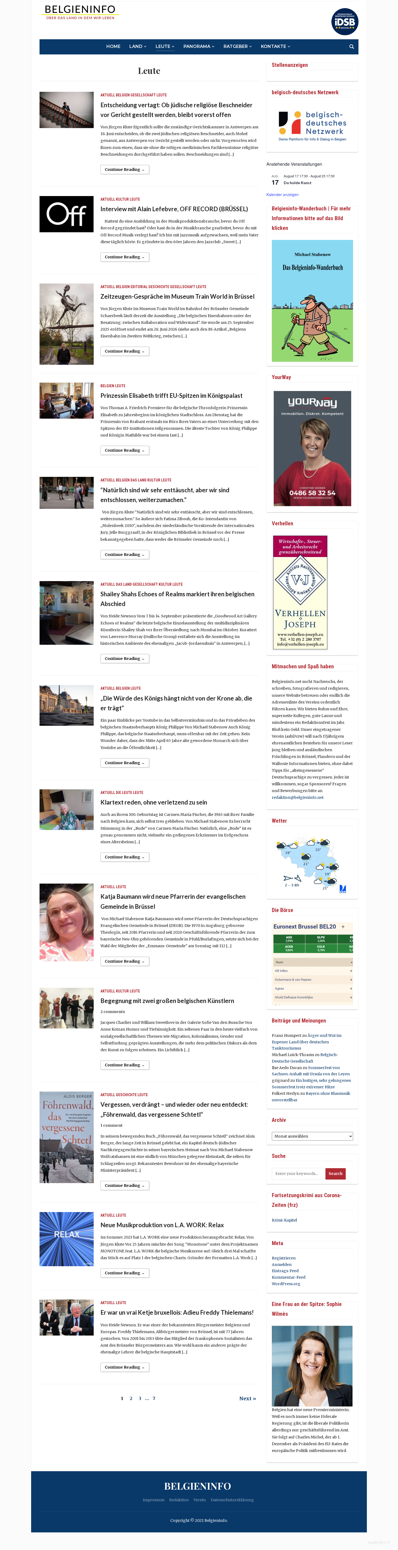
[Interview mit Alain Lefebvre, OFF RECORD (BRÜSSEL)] (67, 213)
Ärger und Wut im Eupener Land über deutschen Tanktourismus (306, 1042)
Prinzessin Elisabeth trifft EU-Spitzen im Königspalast (171, 395)
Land (135, 46)
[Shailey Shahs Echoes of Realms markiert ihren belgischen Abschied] (67, 612)
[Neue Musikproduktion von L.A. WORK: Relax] (67, 1238)
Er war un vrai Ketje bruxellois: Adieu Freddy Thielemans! (177, 1312)
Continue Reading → (125, 169)
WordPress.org (286, 1283)
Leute (163, 46)
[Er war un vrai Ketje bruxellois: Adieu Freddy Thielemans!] (67, 1317)
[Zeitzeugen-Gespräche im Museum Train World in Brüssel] (67, 323)
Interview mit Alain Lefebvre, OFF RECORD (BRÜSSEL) (174, 209)
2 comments (112, 1011)
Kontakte (273, 46)
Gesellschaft (143, 95)
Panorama (197, 46)
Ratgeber (236, 46)
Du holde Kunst (298, 182)
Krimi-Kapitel (284, 1220)
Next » (247, 1398)
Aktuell (107, 95)
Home (113, 46)
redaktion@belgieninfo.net (298, 797)
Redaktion (179, 1499)
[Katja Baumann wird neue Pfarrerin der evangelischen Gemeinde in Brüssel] (67, 922)
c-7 (387, 1542)
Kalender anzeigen (282, 194)
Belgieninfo (197, 1485)
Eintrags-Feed (285, 1270)
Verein (200, 1499)
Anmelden (282, 1264)
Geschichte (158, 287)
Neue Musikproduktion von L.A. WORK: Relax (162, 1225)
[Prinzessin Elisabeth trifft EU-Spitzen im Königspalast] (67, 400)
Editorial (139, 287)
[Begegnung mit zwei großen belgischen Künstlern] (67, 1007)
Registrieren (284, 1258)
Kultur (122, 199)
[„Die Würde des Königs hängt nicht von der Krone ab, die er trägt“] (67, 705)
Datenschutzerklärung (232, 1499)
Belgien (123, 95)
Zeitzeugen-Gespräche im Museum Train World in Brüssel (177, 296)
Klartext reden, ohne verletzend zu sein (153, 802)
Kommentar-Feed (288, 1277)
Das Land (138, 480)
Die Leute (124, 792)
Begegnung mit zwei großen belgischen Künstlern (167, 1000)
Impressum (153, 1499)
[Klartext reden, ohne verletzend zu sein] (67, 809)
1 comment (111, 1125)
